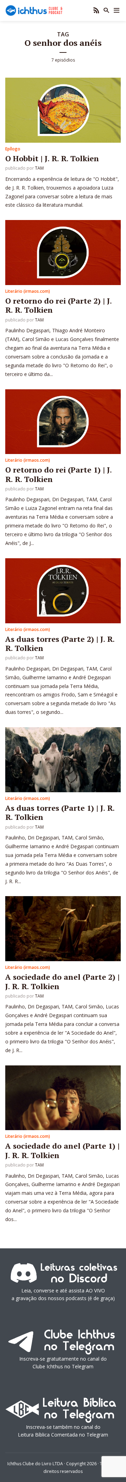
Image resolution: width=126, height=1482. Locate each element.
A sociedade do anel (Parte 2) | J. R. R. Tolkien (62, 981)
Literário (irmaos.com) (27, 291)
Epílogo (12, 149)
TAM (39, 168)
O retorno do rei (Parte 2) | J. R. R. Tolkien (58, 305)
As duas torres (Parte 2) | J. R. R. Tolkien (59, 643)
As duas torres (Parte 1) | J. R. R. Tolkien (59, 812)
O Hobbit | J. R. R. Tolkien (52, 158)
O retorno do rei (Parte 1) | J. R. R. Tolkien (58, 474)
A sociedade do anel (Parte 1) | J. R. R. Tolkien (62, 1150)
